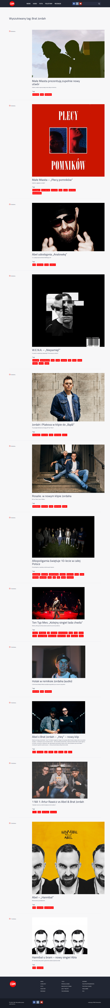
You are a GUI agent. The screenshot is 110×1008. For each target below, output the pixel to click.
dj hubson (62, 574)
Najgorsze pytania (66, 986)
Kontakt (84, 981)
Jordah (65, 190)
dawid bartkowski (45, 360)
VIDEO (35, 3)
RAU (58, 577)
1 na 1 (34, 812)
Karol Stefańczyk (49, 908)
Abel (34, 265)
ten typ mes (70, 577)
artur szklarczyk (45, 190)
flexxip (70, 633)
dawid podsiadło (63, 633)
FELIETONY (48, 3)
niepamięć (63, 360)
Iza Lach (81, 633)
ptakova (65, 435)
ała (48, 633)
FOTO (41, 3)
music (70, 752)
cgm (46, 752)
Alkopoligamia (36, 190)
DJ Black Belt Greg (53, 574)
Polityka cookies (87, 986)
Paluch (74, 360)
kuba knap (35, 577)
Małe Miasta (48, 95)
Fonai (75, 633)
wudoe (47, 363)
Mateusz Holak (52, 636)
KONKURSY (43, 984)
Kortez (34, 636)
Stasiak (63, 577)
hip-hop (61, 752)
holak (42, 95)
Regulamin (85, 989)
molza (49, 577)
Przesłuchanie (65, 984)
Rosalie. (65, 506)
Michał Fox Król (61, 636)
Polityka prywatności (88, 984)
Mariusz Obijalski (42, 636)
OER (70, 360)
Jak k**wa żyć (65, 989)
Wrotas (81, 636)
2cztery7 (35, 633)
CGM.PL (51, 752)
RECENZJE (58, 3)
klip (66, 752)
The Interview (65, 991)
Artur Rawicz (46, 812)
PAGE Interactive (97, 1002)
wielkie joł (52, 265)
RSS (83, 991)
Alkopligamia (42, 633)
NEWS (29, 3)
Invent (76, 574)
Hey (56, 752)
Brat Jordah (35, 95)
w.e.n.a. (41, 363)
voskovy (35, 363)
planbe (79, 360)
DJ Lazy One (70, 574)
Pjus (54, 577)
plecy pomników (37, 193)
